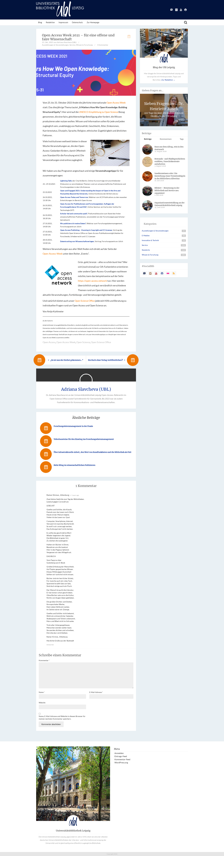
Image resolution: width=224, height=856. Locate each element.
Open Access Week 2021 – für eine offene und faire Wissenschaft (78, 37)
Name (42, 692)
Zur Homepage (93, 22)
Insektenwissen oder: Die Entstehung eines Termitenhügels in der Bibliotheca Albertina (170, 176)
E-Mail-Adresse (96, 692)
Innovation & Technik (150, 240)
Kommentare (166, 139)
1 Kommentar (102, 45)
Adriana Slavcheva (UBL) (86, 389)
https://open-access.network (92, 280)
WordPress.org (121, 762)
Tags (182, 139)
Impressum (63, 22)
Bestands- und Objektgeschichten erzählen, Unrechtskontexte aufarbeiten (170, 161)
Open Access (49, 342)
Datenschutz (77, 22)
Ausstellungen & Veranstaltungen (55, 45)
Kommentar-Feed (122, 759)
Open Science (83, 342)
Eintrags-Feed (120, 756)
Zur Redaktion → (168, 80)
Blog (40, 22)
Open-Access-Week (52, 253)
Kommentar (44, 660)
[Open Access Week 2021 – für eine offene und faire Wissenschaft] (86, 72)
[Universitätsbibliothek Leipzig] (60, 9)
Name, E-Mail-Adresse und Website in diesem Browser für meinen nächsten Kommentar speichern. (62, 717)
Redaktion (50, 22)
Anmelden (119, 753)
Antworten (50, 645)
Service (72, 45)
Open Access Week (116, 102)
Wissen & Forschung (84, 45)
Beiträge (148, 139)
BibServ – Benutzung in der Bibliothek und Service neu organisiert (167, 190)
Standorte (146, 250)
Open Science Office (85, 300)
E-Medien (146, 235)
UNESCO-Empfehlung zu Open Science (98, 112)
